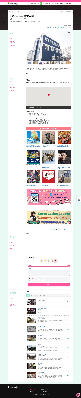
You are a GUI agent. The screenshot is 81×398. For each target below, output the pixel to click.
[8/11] (68, 62)
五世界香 (40, 317)
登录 (65, 0)
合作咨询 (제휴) (33, 389)
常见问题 (42, 389)
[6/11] (57, 62)
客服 (59, 0)
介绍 (11, 84)
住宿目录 (17, 11)
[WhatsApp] (51, 27)
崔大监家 (40, 363)
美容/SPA (56, 3)
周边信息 (12, 45)
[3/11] (40, 62)
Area (35, 3)
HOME (32, 3)
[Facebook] (48, 27)
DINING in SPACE (42, 299)
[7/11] (63, 62)
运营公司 (31, 387)
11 (34, 280)
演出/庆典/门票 (51, 3)
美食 (38, 3)
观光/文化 (46, 3)
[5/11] (52, 62)
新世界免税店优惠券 (47, 183)
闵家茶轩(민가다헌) (42, 354)
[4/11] (46, 62)
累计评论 (12, 42)
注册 (62, 0)
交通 (11, 39)
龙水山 (39, 345)
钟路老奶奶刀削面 (42, 326)
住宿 (40, 3)
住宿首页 (12, 11)
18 (39, 280)
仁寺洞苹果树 (41, 372)
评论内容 (29, 268)
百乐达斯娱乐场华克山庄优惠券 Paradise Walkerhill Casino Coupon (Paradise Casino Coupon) (63, 167)
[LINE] (58, 27)
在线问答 (42, 387)
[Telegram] (61, 27)
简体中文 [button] (70, 0)
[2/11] (35, 62)
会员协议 (31, 391)
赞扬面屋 (40, 335)
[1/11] (29, 62)
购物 (43, 3)
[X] (53, 27)
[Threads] (56, 27)
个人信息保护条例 (44, 391)
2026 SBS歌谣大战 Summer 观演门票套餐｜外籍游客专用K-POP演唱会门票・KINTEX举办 (33, 146)
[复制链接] (64, 27)
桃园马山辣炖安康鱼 (42, 308)
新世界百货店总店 (45, 185)
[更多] (66, 27)
